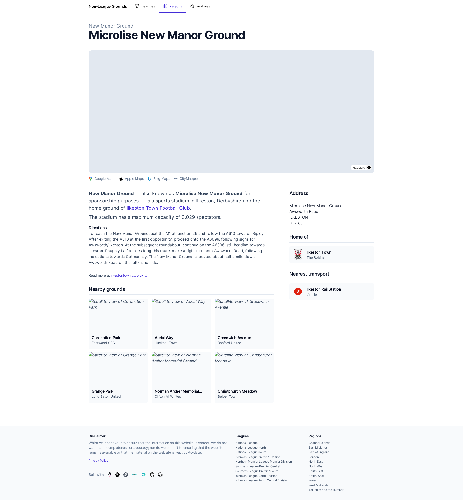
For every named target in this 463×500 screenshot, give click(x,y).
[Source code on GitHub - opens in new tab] (152, 474)
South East (316, 471)
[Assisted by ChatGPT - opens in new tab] (160, 474)
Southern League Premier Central (257, 466)
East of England (319, 452)
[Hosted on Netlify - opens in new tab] (134, 474)
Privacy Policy (98, 460)
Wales (313, 480)
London (314, 457)
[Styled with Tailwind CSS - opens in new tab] (143, 474)
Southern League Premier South (256, 471)
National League (246, 442)
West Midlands (318, 485)
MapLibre (359, 167)
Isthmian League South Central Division (261, 480)
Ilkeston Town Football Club (158, 208)
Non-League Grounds (108, 6)
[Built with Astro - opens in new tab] (109, 474)
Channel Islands (319, 442)
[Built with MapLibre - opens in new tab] (117, 474)
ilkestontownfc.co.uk (127, 275)
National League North (250, 447)
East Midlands (318, 447)
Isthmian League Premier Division (257, 457)
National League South (250, 452)
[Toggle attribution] (369, 167)
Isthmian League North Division (256, 476)
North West (316, 466)
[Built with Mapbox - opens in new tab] (125, 474)
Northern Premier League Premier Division (263, 461)
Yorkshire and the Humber (326, 490)
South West (316, 476)
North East (316, 461)
